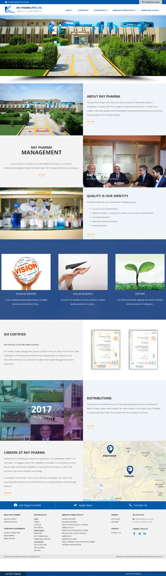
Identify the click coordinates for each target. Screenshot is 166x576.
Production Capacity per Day (74, 533)
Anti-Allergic (39, 548)
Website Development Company (149, 556)
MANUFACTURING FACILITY (124, 10)
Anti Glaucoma (40, 545)
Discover (90, 122)
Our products (40, 515)
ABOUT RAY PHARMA (12, 515)
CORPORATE (83, 10)
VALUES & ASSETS (10, 519)
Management (9, 536)
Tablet (36, 522)
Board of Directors (12, 533)
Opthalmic (38, 542)
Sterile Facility (68, 527)
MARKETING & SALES (149, 10)
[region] (83, 49)
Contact (115, 529)
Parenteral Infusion (42, 539)
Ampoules (38, 533)
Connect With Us (140, 529)
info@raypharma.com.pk (18, 2)
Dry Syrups (38, 527)
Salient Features (68, 519)
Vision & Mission (10, 522)
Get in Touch (138, 515)
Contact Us (116, 533)
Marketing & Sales (69, 539)
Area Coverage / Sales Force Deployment (78, 542)
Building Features (69, 522)
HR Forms (115, 522)
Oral (36, 519)
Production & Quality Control (75, 525)
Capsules (37, 525)
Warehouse (66, 536)
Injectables (39, 530)
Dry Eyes (37, 550)
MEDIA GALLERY (9, 538)
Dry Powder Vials (41, 536)
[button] (4, 46)
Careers (114, 515)
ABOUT (69, 10)
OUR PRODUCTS (100, 10)
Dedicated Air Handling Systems (75, 530)
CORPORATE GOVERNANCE (14, 529)
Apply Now (115, 519)
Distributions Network (71, 545)
